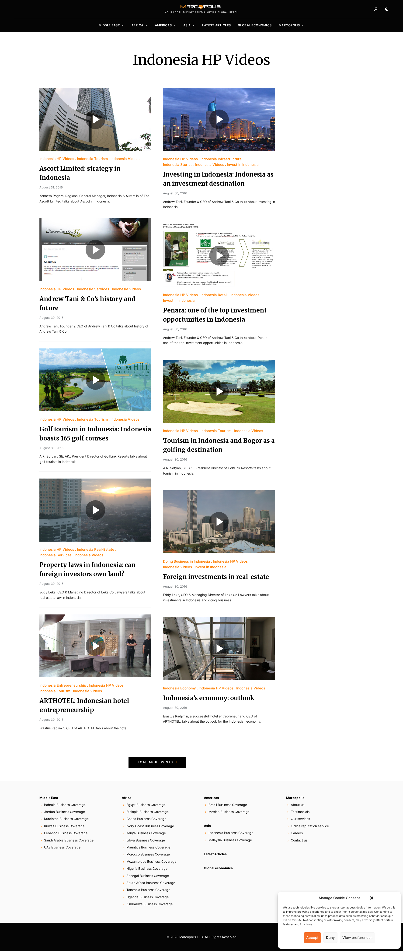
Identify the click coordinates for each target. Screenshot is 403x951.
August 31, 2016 (51, 187)
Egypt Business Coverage (146, 805)
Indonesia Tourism (92, 158)
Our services (300, 819)
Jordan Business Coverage (64, 812)
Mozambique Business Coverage (151, 861)
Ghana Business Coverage (146, 819)
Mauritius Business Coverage (148, 847)
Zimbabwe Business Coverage (149, 904)
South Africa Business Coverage (150, 883)
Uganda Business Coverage (147, 897)
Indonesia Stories (177, 164)
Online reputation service (310, 826)
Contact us (299, 840)
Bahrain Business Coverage (65, 805)
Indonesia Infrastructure (221, 159)
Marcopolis (289, 25)
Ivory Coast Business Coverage (150, 826)
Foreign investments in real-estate (216, 577)
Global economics (255, 25)
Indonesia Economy (179, 688)
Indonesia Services (93, 289)
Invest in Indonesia (243, 164)
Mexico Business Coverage (229, 812)
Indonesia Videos (125, 158)
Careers (297, 833)
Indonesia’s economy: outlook (208, 698)
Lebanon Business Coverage (65, 833)
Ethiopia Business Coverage (147, 812)
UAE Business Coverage (62, 847)
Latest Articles (216, 25)
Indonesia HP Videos (56, 158)
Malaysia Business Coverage (230, 840)
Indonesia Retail (214, 295)
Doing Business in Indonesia (186, 561)
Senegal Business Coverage (147, 876)
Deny (330, 937)
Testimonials (300, 812)
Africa (137, 25)
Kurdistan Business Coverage (66, 819)
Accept (312, 937)
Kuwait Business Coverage (64, 826)
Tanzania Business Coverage (148, 890)
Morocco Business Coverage (148, 854)
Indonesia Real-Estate (95, 549)
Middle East (109, 25)
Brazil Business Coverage (227, 805)
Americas (163, 25)
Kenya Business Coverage (146, 833)
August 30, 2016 (51, 317)
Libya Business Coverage (145, 840)
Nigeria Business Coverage (146, 868)
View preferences (357, 937)
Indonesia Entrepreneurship (62, 685)
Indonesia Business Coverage (230, 833)
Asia (187, 25)
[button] (371, 898)
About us (297, 805)
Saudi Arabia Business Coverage (69, 840)
